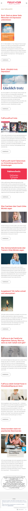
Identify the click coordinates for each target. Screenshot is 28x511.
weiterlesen (4, 60)
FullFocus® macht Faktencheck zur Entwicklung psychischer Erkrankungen (13, 163)
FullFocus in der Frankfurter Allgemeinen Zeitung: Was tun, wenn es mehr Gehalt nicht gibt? (13, 340)
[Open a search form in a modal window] (26, 3)
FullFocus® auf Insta (9, 118)
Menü (1, 3)
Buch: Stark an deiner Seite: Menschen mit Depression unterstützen (11, 17)
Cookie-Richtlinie (10, 505)
